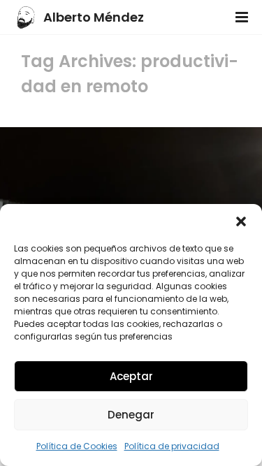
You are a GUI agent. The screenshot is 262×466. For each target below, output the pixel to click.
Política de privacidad (171, 446)
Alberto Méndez (93, 17)
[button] (241, 221)
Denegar (131, 414)
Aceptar (131, 376)
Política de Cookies (76, 446)
